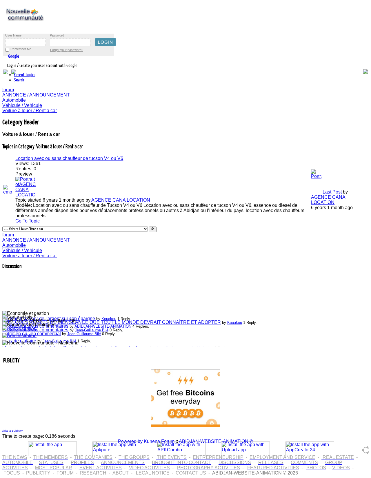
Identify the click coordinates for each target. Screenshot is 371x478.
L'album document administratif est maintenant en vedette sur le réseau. (75, 346)
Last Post (332, 191)
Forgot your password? (66, 50)
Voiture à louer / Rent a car (29, 110)
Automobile (14, 100)
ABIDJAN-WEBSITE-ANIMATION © (216, 441)
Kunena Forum (159, 441)
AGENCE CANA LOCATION (120, 200)
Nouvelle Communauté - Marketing (184, 347)
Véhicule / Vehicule (22, 105)
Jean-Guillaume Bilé (91, 328)
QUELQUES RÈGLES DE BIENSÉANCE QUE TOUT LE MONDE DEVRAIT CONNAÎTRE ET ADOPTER (111, 320)
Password (57, 35)
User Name (13, 35)
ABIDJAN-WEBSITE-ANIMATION (102, 325)
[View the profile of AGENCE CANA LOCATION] (25, 194)
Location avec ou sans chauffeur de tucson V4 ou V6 (69, 158)
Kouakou (108, 317)
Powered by (130, 441)
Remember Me (20, 49)
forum (8, 89)
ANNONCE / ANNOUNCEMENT (36, 94)
